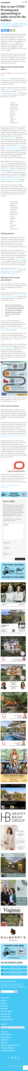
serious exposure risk (8, 348)
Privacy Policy (5, 1014)
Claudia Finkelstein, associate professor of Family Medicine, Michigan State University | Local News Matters (14, 25)
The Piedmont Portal (8, 1051)
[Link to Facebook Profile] (9, 1056)
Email (5, 553)
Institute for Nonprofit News (14, 1067)
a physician (12, 43)
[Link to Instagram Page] (16, 1056)
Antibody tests (5, 78)
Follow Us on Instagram (15, 974)
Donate (3, 1003)
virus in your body (9, 89)
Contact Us (5, 1006)
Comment (6, 524)
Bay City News (6, 1037)
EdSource (4, 1042)
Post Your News (6, 1011)
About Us (4, 1001)
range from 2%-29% (10, 138)
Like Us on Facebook (16, 967)
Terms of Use (5, 1017)
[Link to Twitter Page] (12, 1056)
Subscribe (4, 1009)
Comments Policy (7, 516)
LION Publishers (6, 1034)
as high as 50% (6, 168)
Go (16, 991)
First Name (6, 542)
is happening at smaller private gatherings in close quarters (14, 435)
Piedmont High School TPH (10, 1045)
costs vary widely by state (12, 147)
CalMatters (5, 1040)
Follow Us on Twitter (16, 970)
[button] (23, 2)
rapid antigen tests (11, 93)
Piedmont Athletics (7, 1048)
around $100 (22, 145)
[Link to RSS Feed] (18, 1056)
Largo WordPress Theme (15, 1065)
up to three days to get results (12, 148)
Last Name (6, 548)
